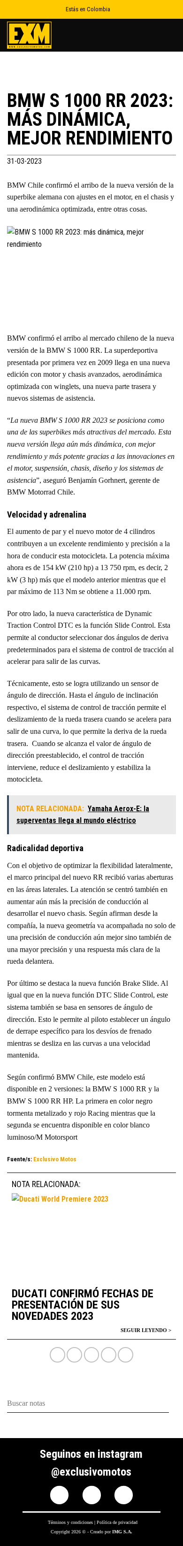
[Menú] (170, 34)
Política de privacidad (117, 1522)
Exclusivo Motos (54, 1159)
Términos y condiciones (70, 1522)
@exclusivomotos (91, 1471)
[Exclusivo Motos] (42, 35)
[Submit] (172, 1403)
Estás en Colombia (88, 9)
